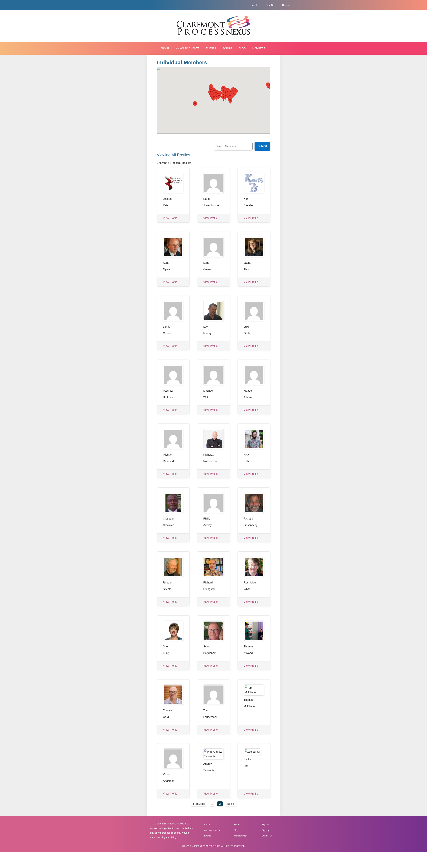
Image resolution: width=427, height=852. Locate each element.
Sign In (254, 5)
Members (258, 48)
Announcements (187, 48)
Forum (227, 48)
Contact (286, 5)
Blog (242, 48)
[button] (230, 101)
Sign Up (270, 5)
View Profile (170, 218)
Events (211, 48)
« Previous (198, 803)
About (165, 48)
